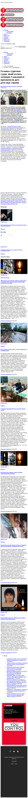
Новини (3, 86)
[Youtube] (14, 751)
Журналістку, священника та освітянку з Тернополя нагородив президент (17, 690)
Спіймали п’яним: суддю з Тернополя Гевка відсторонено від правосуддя (17, 659)
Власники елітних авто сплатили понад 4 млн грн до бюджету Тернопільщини (15, 668)
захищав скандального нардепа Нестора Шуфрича (13, 199)
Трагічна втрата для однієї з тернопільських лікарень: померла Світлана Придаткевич (13, 618)
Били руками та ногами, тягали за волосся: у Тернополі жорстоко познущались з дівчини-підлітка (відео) (13, 545)
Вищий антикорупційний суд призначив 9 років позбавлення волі (12, 148)
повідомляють (18, 119)
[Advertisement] (14, 177)
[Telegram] (18, 751)
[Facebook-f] (10, 751)
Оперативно (8, 86)
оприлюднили (17, 109)
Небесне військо (5, 277)
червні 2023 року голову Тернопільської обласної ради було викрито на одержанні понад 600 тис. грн (13, 128)
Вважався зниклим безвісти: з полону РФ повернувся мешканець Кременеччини (17, 673)
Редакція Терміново (17, 86)
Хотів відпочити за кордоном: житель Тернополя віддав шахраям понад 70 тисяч (17, 687)
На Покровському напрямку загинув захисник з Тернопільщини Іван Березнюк (12, 473)
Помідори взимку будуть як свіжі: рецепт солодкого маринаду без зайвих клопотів (16, 695)
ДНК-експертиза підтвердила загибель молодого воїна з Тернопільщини (17, 663)
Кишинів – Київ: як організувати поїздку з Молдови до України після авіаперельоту (16, 677)
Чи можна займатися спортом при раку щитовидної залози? (16, 680)
